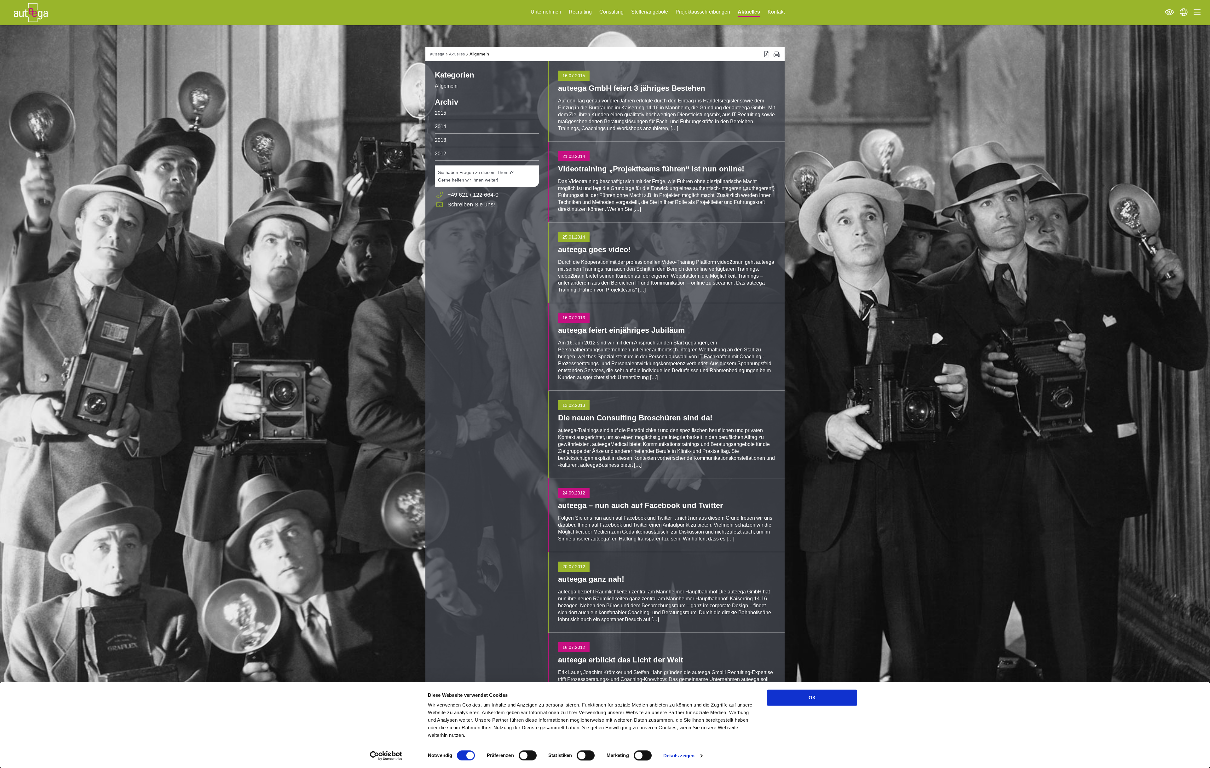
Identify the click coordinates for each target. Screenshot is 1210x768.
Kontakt (776, 11)
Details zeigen (678, 755)
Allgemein (446, 86)
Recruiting (580, 11)
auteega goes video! (594, 249)
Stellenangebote (649, 11)
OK (812, 697)
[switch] (528, 755)
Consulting (611, 11)
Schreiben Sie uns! (471, 205)
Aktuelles (749, 11)
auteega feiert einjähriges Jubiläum (621, 330)
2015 (440, 113)
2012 (440, 153)
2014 (440, 126)
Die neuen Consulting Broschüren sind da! (635, 417)
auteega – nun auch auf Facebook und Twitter (640, 505)
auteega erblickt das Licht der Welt (620, 659)
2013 (440, 140)
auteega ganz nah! (591, 579)
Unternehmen (546, 11)
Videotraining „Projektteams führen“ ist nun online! (651, 169)
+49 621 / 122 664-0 (472, 195)
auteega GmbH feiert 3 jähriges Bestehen (631, 88)
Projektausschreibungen (703, 11)
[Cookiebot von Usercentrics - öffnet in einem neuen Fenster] (386, 755)
